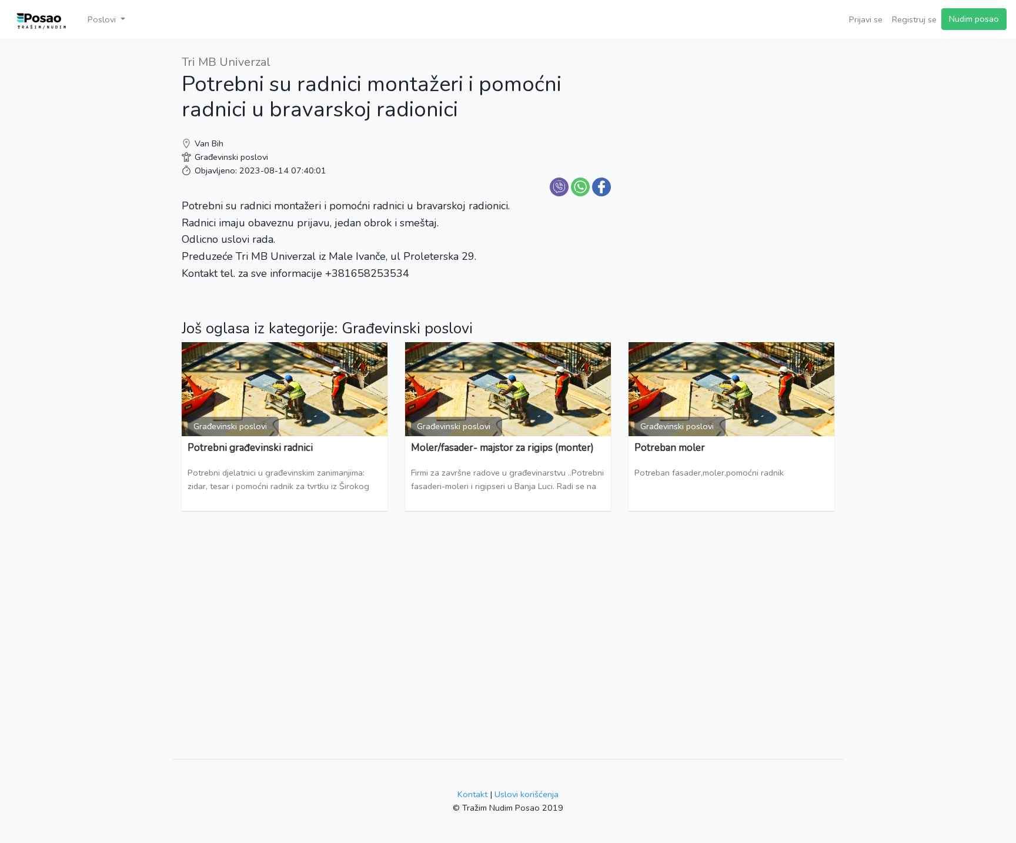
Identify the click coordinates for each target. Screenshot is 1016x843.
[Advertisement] (731, 135)
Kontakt (472, 794)
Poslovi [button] (103, 19)
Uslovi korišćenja (526, 794)
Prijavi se (866, 19)
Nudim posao (974, 19)
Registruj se (914, 19)
